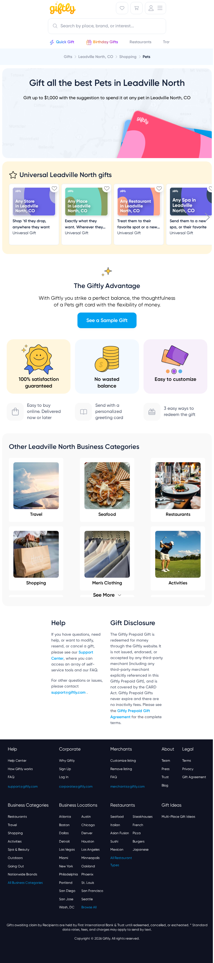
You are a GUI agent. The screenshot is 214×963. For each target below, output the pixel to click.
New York (66, 866)
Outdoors (15, 858)
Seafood (107, 514)
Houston (87, 841)
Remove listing (121, 769)
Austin (86, 817)
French (138, 825)
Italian (115, 825)
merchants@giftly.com (127, 786)
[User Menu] (155, 8)
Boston (64, 825)
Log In (64, 777)
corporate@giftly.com (76, 786)
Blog (165, 785)
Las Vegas (67, 849)
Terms (186, 761)
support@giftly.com (69, 692)
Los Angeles (90, 849)
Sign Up (65, 769)
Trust (165, 777)
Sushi (114, 841)
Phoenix (87, 874)
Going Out (16, 866)
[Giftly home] (62, 8)
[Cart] (136, 8)
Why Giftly (67, 761)
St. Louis (87, 883)
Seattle (87, 899)
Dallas (64, 833)
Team (166, 761)
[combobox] (107, 26)
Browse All (88, 907)
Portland (65, 883)
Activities (14, 841)
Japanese (141, 849)
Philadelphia (68, 874)
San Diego (67, 891)
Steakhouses (142, 817)
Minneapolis (90, 858)
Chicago (88, 825)
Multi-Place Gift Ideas (178, 817)
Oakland (88, 866)
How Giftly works (20, 769)
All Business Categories (25, 883)
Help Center (17, 761)
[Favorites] (122, 8)
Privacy (187, 769)
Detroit (64, 841)
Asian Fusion (119, 833)
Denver (87, 833)
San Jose (66, 899)
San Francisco (92, 891)
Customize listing (123, 761)
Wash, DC (66, 907)
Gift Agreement (194, 777)
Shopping (15, 833)
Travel (36, 514)
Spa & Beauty (18, 849)
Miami (63, 858)
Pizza (137, 833)
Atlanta (65, 817)
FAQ (11, 777)
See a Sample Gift (107, 320)
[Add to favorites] (54, 188)
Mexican (116, 849)
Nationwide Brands (22, 874)
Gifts (68, 56)
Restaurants (178, 514)
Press (165, 769)
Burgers (138, 841)
